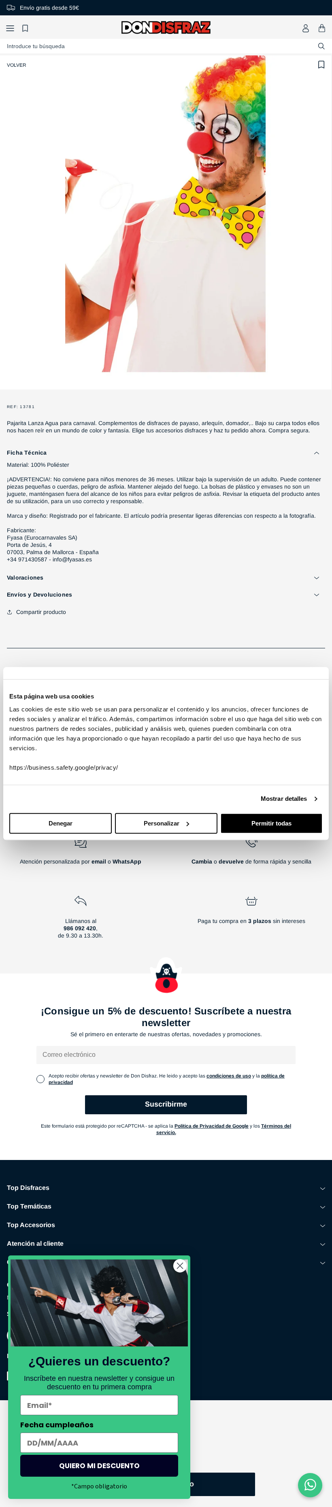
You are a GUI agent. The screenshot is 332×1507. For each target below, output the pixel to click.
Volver (16, 65)
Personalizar (161, 823)
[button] (10, 28)
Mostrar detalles (284, 798)
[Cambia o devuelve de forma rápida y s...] (251, 853)
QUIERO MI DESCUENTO (99, 1466)
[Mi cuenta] (306, 28)
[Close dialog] (180, 1266)
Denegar (60, 823)
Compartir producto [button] (41, 612)
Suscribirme (166, 1104)
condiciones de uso (228, 1076)
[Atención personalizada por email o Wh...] (80, 853)
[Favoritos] (26, 28)
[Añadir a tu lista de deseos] (321, 64)
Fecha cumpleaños (57, 1425)
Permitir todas (271, 823)
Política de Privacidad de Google (212, 1126)
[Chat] (310, 1485)
